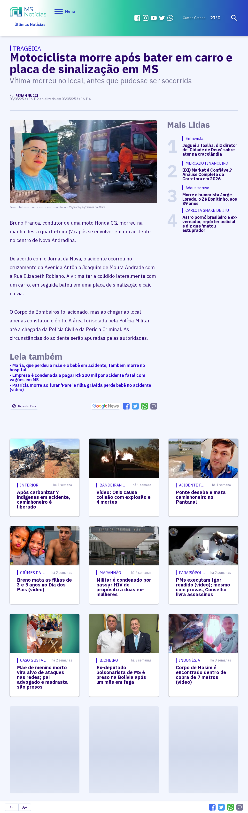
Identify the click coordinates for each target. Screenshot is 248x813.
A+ (24, 807)
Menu (70, 11)
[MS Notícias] (28, 12)
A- (11, 807)
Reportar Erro (27, 406)
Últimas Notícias (30, 24)
